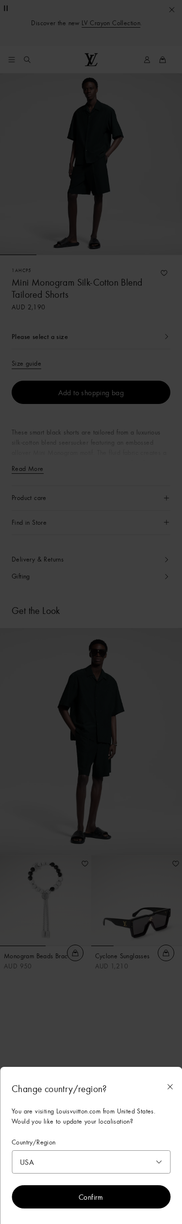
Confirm (91, 1197)
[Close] (170, 1087)
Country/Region (34, 1142)
